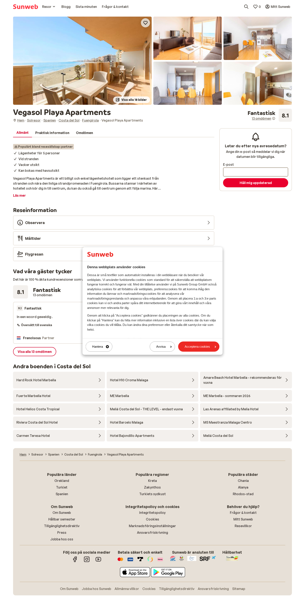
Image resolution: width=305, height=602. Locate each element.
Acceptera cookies (197, 346)
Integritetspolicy (152, 513)
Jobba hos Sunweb (96, 589)
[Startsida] (25, 6)
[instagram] (86, 561)
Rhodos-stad (243, 494)
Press (61, 532)
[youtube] (98, 561)
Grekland (61, 481)
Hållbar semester (61, 519)
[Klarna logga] (160, 561)
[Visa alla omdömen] (270, 115)
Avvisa (161, 346)
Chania (243, 481)
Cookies (152, 519)
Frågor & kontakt (243, 513)
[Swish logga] (150, 561)
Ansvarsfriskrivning (152, 532)
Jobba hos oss (61, 539)
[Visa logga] (130, 561)
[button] (82, 61)
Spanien (62, 494)
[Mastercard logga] (120, 561)
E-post (228, 164)
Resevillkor (243, 526)
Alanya (243, 487)
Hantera (97, 346)
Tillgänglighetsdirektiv (61, 526)
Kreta (152, 481)
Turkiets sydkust (152, 494)
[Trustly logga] (140, 561)
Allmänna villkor (127, 589)
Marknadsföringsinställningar (152, 526)
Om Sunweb (61, 513)
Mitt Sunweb (243, 519)
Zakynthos (152, 487)
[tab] (22, 132)
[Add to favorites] (145, 22)
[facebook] (75, 561)
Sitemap (238, 589)
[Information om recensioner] (273, 118)
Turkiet (61, 487)
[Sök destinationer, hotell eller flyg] (246, 6)
